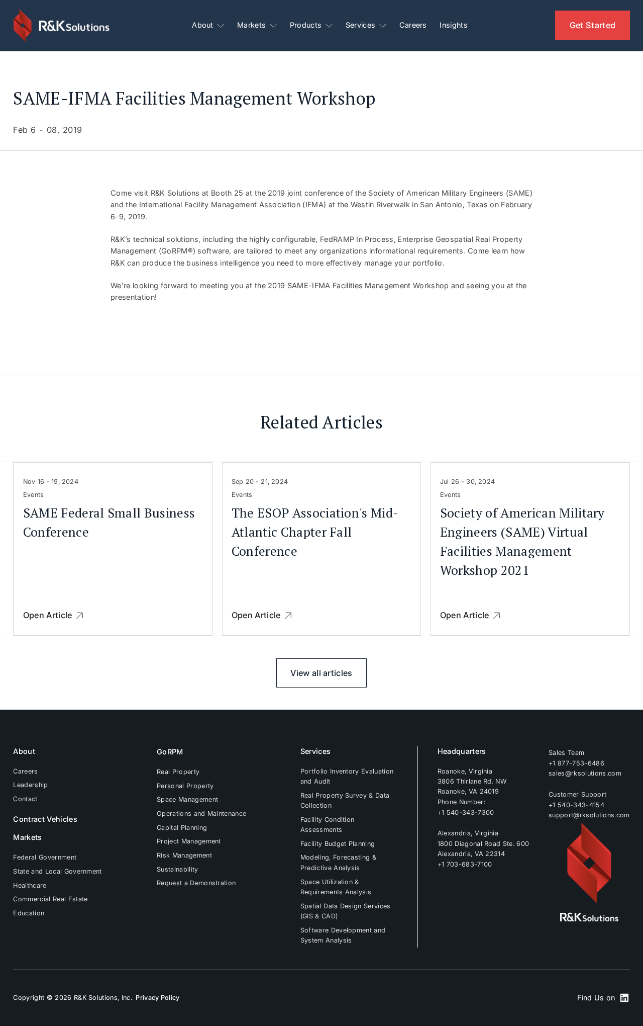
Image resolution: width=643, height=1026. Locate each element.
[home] (62, 25)
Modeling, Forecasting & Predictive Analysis (338, 862)
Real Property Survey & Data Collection (345, 800)
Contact (25, 799)
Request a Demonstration (196, 883)
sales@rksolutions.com (585, 773)
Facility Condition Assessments (327, 824)
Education (28, 913)
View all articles (321, 673)
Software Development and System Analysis (343, 935)
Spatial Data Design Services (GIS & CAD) (345, 911)
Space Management (187, 799)
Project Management (189, 841)
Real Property (178, 772)
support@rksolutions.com (589, 815)
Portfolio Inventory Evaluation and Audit (347, 776)
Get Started (593, 25)
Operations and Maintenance (201, 813)
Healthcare (29, 885)
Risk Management (184, 855)
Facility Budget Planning (337, 843)
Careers (413, 25)
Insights (454, 25)
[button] (208, 25)
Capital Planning (182, 827)
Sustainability (177, 869)
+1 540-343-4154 (576, 805)
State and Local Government (57, 871)
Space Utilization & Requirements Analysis (336, 887)
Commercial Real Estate (50, 899)
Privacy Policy (157, 997)
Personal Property (185, 786)
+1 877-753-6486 (576, 763)
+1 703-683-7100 (465, 864)
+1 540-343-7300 (466, 812)
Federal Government (44, 857)
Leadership (30, 785)
